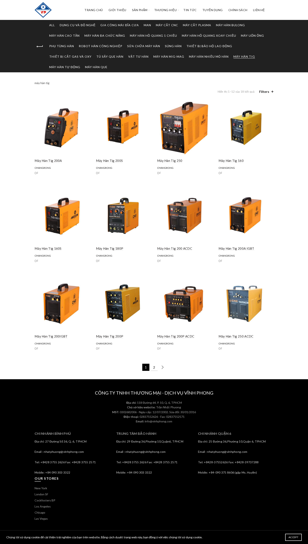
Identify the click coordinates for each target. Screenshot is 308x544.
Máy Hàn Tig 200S (109, 160)
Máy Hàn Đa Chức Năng (104, 35)
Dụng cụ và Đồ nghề (78, 25)
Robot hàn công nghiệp (100, 46)
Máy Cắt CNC (167, 25)
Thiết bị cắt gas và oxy (70, 56)
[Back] (40, 46)
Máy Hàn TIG (244, 56)
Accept (293, 537)
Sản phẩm (140, 10)
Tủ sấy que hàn (109, 56)
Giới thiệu (117, 10)
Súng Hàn (173, 46)
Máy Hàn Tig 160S (48, 248)
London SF (41, 494)
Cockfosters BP (45, 500)
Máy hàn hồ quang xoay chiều (209, 35)
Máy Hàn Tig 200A (48, 160)
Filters (264, 91)
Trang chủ (93, 10)
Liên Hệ (259, 10)
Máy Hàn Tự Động (64, 67)
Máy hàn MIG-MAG (168, 56)
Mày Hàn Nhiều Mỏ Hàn (209, 56)
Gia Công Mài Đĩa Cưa (119, 25)
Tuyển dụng (212, 10)
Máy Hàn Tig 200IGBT (51, 336)
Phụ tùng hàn (61, 46)
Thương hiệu (165, 10)
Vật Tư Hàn (138, 56)
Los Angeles (43, 506)
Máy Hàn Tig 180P (109, 248)
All (52, 25)
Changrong (43, 167)
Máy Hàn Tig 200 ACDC (174, 248)
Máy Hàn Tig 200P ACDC (175, 336)
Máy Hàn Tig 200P (109, 336)
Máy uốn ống (252, 35)
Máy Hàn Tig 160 (231, 160)
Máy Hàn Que (96, 67)
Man (147, 25)
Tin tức (190, 10)
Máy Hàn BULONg (230, 25)
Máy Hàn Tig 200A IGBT (236, 248)
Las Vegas (41, 518)
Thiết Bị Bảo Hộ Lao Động (209, 46)
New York (41, 488)
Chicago (40, 512)
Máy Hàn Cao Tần (64, 35)
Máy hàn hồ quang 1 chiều (153, 35)
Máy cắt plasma (197, 25)
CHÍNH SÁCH (237, 10)
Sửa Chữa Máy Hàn (143, 46)
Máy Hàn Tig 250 (169, 160)
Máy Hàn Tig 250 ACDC (236, 336)
